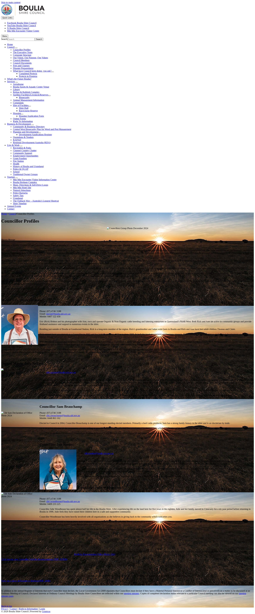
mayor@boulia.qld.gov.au (58, 314)
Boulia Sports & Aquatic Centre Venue (31, 87)
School (16, 171)
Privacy (4, 609)
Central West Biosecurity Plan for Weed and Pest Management (42, 129)
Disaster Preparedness (23, 68)
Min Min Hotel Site (22, 187)
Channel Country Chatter (24, 150)
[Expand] (16, 47)
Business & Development (19, 124)
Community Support (22, 153)
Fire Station (18, 161)
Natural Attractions (22, 190)
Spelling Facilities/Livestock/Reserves (30, 95)
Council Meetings (21, 60)
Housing (17, 113)
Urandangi (18, 198)
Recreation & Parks (22, 148)
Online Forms (19, 118)
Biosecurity (24, 97)
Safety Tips (18, 195)
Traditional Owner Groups (25, 174)
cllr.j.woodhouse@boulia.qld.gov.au (63, 501)
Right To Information (23, 121)
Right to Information (28, 609)
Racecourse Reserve (28, 110)
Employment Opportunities (25, 156)
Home (4, 214)
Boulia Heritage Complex (25, 182)
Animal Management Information (28, 100)
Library (16, 89)
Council (10, 47)
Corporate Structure (22, 55)
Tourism (11, 177)
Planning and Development (25, 132)
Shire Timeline (20, 203)
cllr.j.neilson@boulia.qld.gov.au (61, 372)
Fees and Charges (21, 65)
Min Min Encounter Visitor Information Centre (35, 179)
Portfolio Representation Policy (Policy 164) (94, 554)
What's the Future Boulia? (19, 79)
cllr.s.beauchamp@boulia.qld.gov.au (63, 415)
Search (4, 39)
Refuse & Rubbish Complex (26, 92)
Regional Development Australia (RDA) (32, 142)
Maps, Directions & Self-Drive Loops (30, 185)
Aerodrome (18, 84)
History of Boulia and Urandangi (28, 166)
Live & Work (13, 145)
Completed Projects (28, 73)
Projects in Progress (28, 76)
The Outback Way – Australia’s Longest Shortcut (36, 201)
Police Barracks (20, 193)
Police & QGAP (20, 169)
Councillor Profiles (22, 49)
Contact (10, 209)
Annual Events (14, 206)
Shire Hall (23, 108)
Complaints (18, 102)
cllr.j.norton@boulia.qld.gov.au (99, 453)
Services (11, 81)
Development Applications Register (35, 134)
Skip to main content (10, 2)
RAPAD (17, 140)
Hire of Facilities (20, 105)
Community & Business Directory (29, 126)
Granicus (46, 611)
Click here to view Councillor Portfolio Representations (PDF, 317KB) (34, 559)
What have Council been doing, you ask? (32, 71)
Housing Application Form (31, 116)
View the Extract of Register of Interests (25, 581)
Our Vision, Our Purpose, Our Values (30, 57)
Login (42, 609)
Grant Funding (20, 158)
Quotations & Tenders (23, 137)
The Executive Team (22, 52)
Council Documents (22, 63)
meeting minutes (131, 593)
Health (16, 163)
